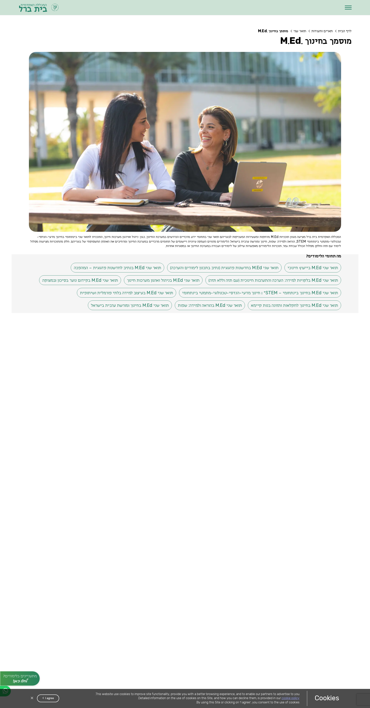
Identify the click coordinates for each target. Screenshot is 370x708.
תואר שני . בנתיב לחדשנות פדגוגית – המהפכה (117, 267)
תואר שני (299, 31)
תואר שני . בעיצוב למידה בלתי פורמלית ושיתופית (126, 292)
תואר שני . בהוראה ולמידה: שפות (210, 305)
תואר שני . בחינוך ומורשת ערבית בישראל (130, 305)
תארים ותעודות (322, 31)
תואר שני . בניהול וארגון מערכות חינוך (163, 280)
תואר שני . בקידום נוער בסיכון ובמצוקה (80, 280)
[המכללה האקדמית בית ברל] (39, 7)
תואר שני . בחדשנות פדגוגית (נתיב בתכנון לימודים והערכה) (224, 267)
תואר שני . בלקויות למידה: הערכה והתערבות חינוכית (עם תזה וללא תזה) (273, 280)
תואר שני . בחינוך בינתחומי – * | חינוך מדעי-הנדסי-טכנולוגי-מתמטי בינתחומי (260, 292)
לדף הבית (345, 31)
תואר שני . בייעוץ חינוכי (313, 267)
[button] (348, 7)
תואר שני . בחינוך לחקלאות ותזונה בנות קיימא (294, 305)
